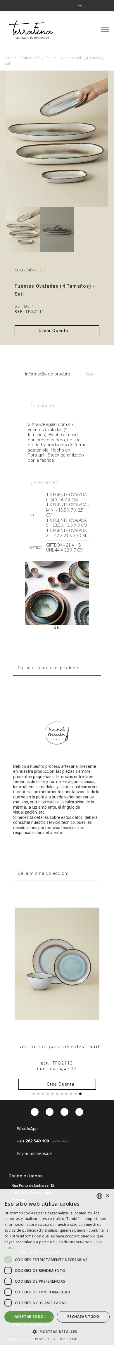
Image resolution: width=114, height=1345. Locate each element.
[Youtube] (79, 1112)
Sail (42, 270)
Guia (90, 374)
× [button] (107, 1196)
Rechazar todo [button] (83, 1316)
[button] (24, 6)
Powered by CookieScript (57, 1339)
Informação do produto (47, 374)
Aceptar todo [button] (29, 1316)
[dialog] (57, 1267)
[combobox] (99, 1196)
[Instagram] (49, 1112)
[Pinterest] (64, 1112)
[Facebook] (35, 1112)
